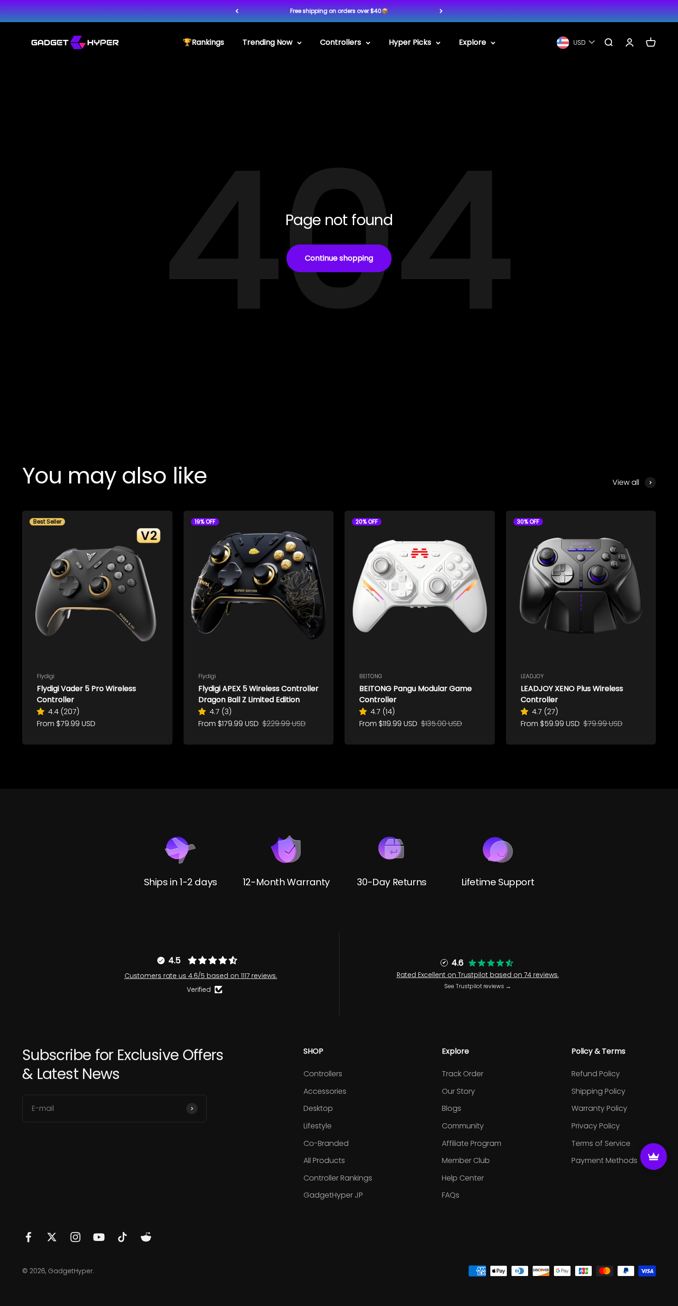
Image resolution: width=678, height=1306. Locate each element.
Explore (472, 42)
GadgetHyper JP (333, 1195)
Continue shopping (339, 258)
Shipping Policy (598, 1091)
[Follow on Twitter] (52, 1237)
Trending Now (267, 42)
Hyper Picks (410, 42)
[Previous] (236, 11)
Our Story (458, 1091)
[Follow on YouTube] (99, 1237)
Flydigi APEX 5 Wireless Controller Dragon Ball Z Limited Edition (258, 694)
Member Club (466, 1160)
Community (463, 1126)
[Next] (441, 11)
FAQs (450, 1195)
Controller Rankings (337, 1178)
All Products (324, 1160)
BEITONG (370, 676)
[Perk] (653, 1156)
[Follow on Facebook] (28, 1237)
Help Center (463, 1178)
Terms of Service (600, 1143)
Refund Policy (595, 1073)
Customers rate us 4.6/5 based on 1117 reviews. (201, 975)
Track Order (462, 1073)
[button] (42, 711)
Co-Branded (326, 1143)
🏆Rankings (203, 42)
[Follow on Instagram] (75, 1237)
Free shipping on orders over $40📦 (339, 11)
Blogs (451, 1108)
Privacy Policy (595, 1126)
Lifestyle (317, 1126)
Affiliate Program (471, 1143)
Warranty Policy (599, 1108)
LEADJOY (532, 676)
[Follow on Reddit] (146, 1237)
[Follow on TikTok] (122, 1237)
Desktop (318, 1108)
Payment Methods (604, 1160)
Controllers (340, 42)
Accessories (324, 1091)
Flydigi (45, 676)
